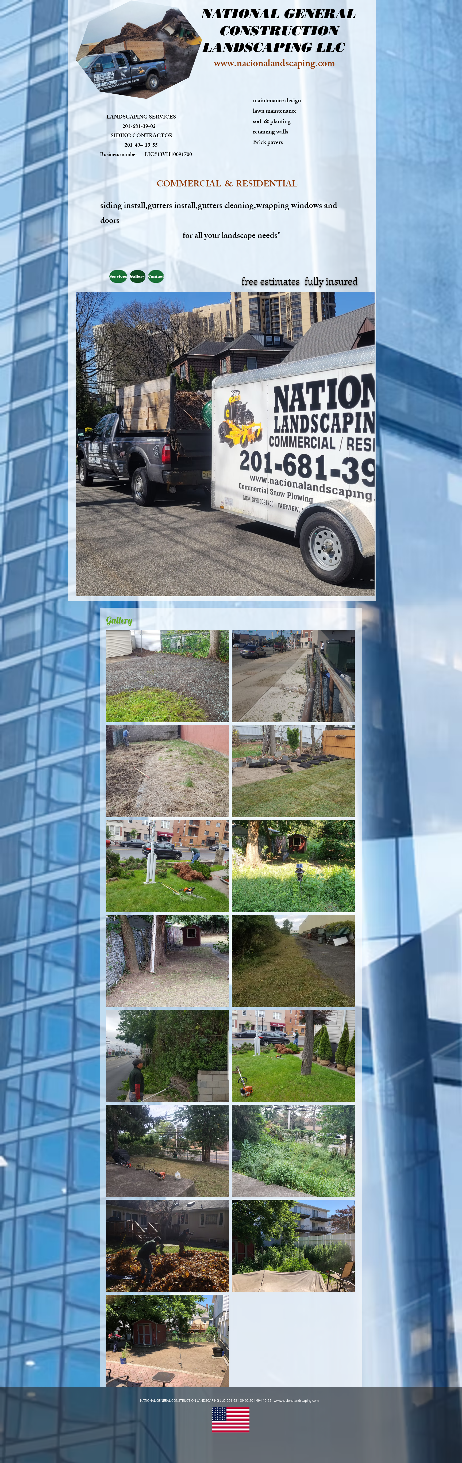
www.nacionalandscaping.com (274, 64)
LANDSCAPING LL (268, 47)
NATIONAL (240, 13)
